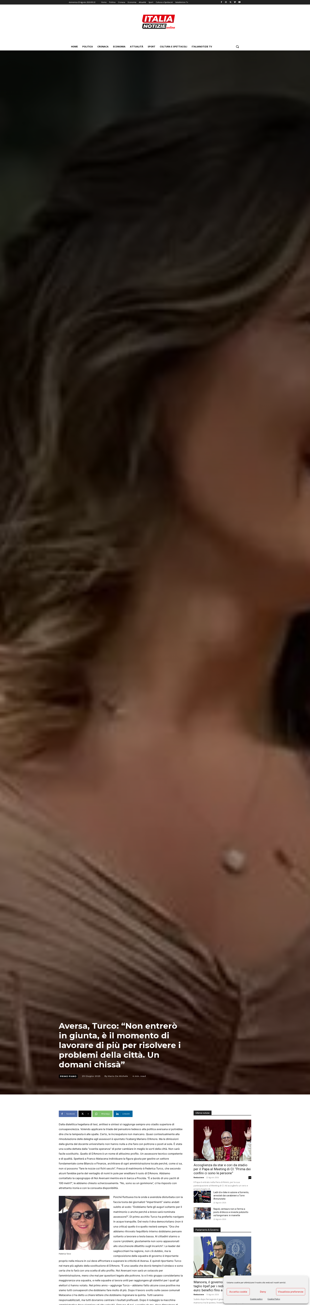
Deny (263, 1291)
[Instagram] (226, 2)
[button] (237, 46)
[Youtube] (239, 2)
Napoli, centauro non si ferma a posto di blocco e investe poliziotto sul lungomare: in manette (230, 1212)
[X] (230, 2)
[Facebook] (221, 2)
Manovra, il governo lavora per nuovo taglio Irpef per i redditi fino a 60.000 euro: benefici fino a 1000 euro (221, 1286)
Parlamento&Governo (203, 1276)
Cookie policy (256, 1299)
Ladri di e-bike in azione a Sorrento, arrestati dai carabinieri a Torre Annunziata (231, 1195)
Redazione (199, 1177)
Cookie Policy (274, 1299)
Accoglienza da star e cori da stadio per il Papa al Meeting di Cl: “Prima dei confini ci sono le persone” (222, 1169)
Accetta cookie (238, 1291)
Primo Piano (68, 1076)
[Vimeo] (235, 2)
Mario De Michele (118, 1076)
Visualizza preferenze (290, 1291)
